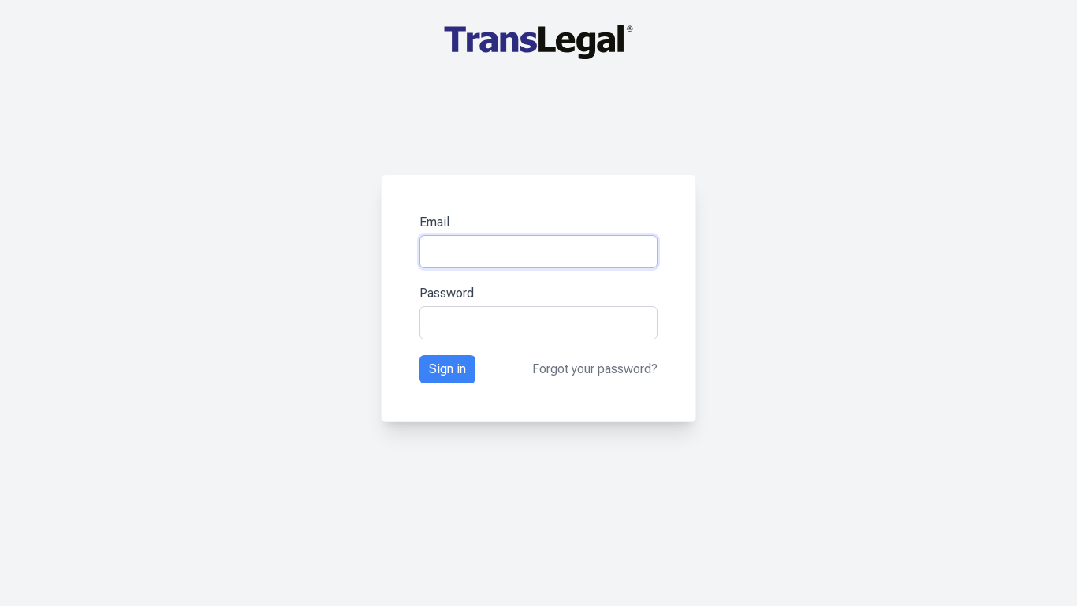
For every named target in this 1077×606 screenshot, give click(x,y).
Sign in (447, 368)
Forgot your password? (595, 368)
